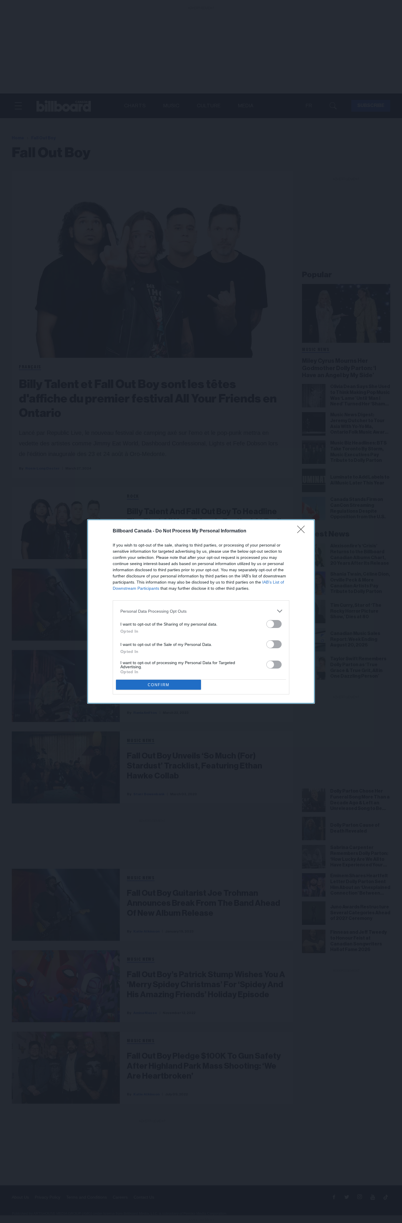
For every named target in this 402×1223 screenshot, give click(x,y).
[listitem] (201, 611)
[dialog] (201, 611)
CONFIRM (159, 685)
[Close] (302, 531)
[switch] (274, 624)
